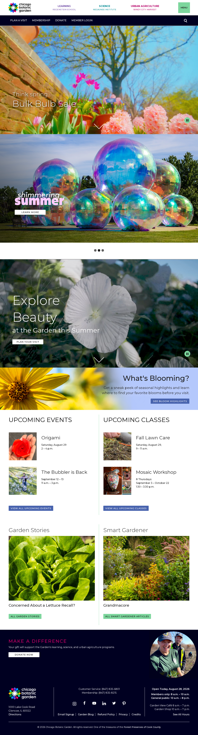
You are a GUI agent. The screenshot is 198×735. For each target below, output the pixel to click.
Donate (61, 20)
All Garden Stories (25, 616)
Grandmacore (116, 605)
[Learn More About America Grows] (39, 207)
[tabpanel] (99, 189)
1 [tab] (95, 250)
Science (104, 8)
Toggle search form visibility (185, 20)
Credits (136, 714)
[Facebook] (84, 704)
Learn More (30, 212)
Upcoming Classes (136, 420)
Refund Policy (106, 714)
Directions (15, 714)
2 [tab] (99, 250)
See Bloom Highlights (170, 401)
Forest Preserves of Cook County (142, 727)
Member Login (82, 20)
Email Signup (66, 714)
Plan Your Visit (28, 341)
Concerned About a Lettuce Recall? (42, 605)
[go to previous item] (6, 192)
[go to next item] (192, 192)
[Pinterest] (124, 704)
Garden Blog (86, 714)
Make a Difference (38, 641)
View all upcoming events (31, 508)
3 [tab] (102, 250)
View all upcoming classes (126, 508)
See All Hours (181, 714)
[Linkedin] (104, 704)
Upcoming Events (40, 420)
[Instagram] (74, 704)
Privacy (123, 714)
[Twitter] (114, 704)
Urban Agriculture (145, 8)
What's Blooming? (156, 378)
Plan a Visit (18, 20)
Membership (41, 20)
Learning (64, 8)
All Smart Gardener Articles (127, 616)
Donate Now (24, 654)
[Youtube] (94, 704)
